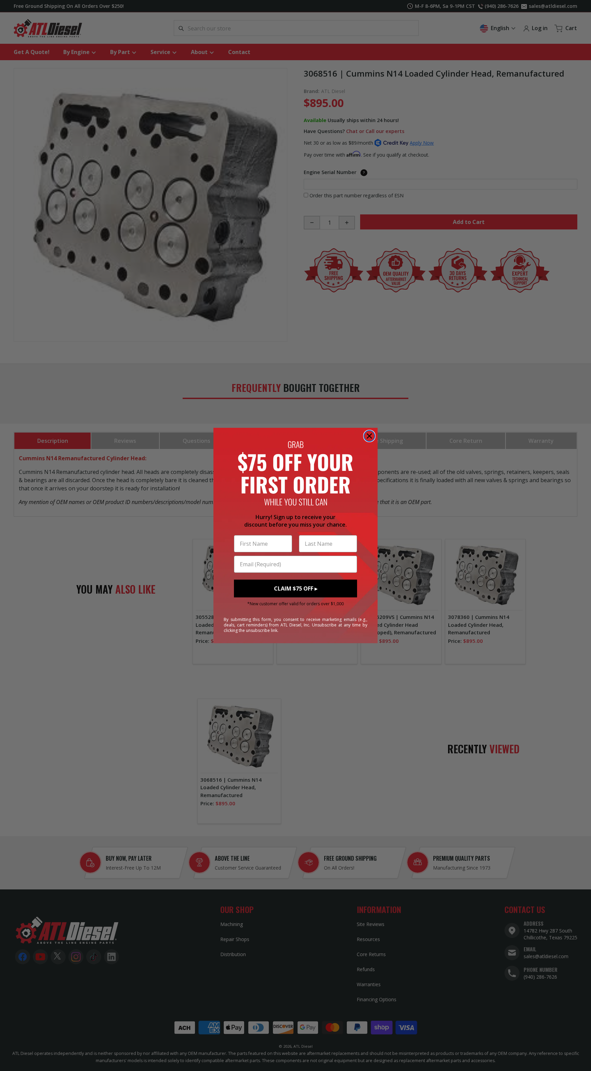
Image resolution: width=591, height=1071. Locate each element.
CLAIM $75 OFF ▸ (295, 588)
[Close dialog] (369, 436)
